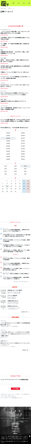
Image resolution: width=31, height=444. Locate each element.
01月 (5, 166)
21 (2, 188)
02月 (15, 166)
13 (28, 183)
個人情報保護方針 (15, 423)
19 (24, 186)
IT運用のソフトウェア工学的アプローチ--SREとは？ (15, 72)
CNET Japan (14, 397)
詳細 (24, 441)
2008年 (8, 156)
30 (11, 191)
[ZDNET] (5, 3)
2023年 (23, 135)
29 (7, 191)
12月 (25, 174)
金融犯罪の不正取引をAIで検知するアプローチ (13, 101)
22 (7, 188)
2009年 (23, 154)
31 (15, 191)
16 (11, 186)
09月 (25, 171)
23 (11, 188)
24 (15, 188)
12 (24, 183)
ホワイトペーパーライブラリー (21, 281)
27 (28, 188)
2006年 (8, 159)
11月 (15, 174)
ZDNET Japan (3, 8)
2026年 (8, 133)
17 (15, 186)
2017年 (23, 143)
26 (24, 188)
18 (19, 186)
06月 (25, 168)
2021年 (23, 138)
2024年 (8, 135)
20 (28, 186)
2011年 (23, 151)
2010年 (8, 154)
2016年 (8, 146)
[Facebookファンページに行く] (11, 411)
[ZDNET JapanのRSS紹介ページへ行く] (19, 411)
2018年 (8, 143)
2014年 (8, 148)
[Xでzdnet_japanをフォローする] (15, 411)
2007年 (23, 156)
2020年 (8, 140)
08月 (15, 171)
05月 (15, 168)
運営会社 (15, 433)
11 (19, 183)
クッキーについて (15, 428)
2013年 (23, 148)
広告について (15, 431)
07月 (5, 171)
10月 (5, 174)
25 (19, 188)
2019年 (23, 140)
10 (15, 183)
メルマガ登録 (15, 388)
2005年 (23, 159)
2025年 (23, 133)
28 (2, 191)
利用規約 (15, 426)
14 (2, 186)
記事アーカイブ (11, 8)
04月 (5, 168)
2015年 (23, 146)
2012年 (8, 151)
